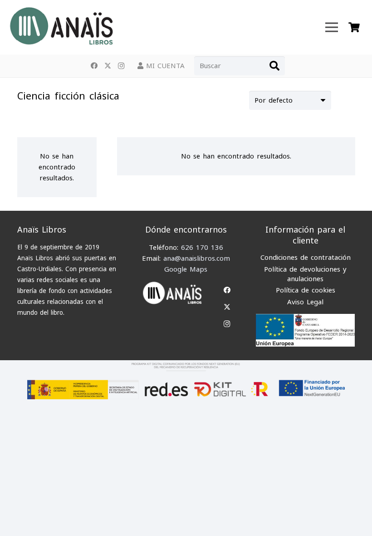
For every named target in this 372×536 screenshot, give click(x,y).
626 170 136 (202, 247)
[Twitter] (107, 66)
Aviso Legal (305, 302)
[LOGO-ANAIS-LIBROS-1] (61, 27)
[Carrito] (354, 27)
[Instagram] (121, 66)
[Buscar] (274, 66)
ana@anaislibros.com (196, 258)
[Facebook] (94, 66)
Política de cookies (305, 290)
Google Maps (185, 269)
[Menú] (331, 27)
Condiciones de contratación (305, 257)
